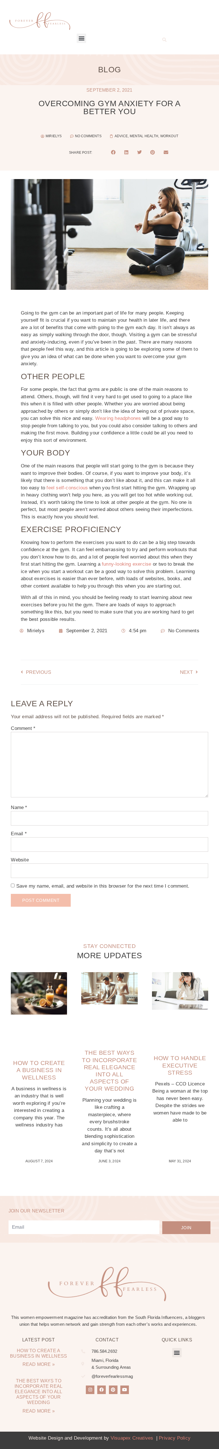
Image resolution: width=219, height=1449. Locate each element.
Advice (121, 136)
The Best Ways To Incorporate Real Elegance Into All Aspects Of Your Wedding (38, 1391)
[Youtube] (124, 1390)
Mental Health (144, 136)
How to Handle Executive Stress (180, 1065)
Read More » (39, 1364)
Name (19, 807)
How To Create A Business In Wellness (39, 1070)
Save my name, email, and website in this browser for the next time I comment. (102, 886)
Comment (23, 728)
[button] (81, 38)
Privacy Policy (174, 1438)
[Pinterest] (113, 1390)
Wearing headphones (118, 418)
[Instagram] (90, 1390)
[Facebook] (101, 1390)
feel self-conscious (67, 487)
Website (20, 859)
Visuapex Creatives (132, 1438)
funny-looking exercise (126, 564)
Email (19, 833)
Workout (169, 136)
